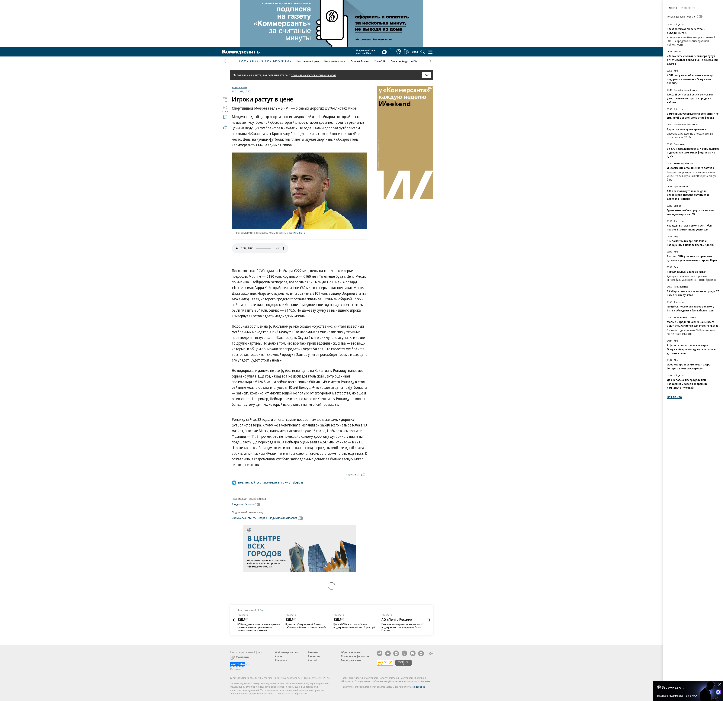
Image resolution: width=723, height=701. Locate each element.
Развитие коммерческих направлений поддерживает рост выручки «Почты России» (402, 627)
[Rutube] (413, 653)
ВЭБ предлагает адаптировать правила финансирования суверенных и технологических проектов (258, 627)
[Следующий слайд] (429, 620)
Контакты (281, 660)
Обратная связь (351, 652)
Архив (278, 656)
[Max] (421, 653)
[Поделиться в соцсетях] (225, 127)
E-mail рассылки (351, 660)
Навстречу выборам (308, 61)
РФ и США (379, 61)
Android (312, 660)
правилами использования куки (313, 75)
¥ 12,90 (265, 61)
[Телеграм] (379, 653)
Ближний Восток (360, 61)
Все (261, 610)
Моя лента (688, 8)
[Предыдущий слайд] (233, 620)
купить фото (297, 232)
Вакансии (314, 656)
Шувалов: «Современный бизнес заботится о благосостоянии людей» (305, 625)
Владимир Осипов (243, 504)
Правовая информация (355, 656)
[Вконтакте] (388, 653)
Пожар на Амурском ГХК (404, 61)
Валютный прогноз (334, 61)
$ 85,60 (242, 61)
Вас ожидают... (673, 687)
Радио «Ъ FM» (239, 87)
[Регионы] (399, 52)
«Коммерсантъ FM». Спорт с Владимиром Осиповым (264, 518)
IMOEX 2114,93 (281, 61)
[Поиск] (423, 52)
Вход (415, 51)
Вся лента (674, 397)
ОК (427, 75)
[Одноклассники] (404, 653)
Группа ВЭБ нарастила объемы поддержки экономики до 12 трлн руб (354, 625)
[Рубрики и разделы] (430, 52)
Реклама (313, 652)
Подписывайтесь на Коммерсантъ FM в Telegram (270, 482)
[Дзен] (396, 653)
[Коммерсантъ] (241, 51)
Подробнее (419, 686)
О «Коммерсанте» (286, 652)
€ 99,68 (254, 61)
